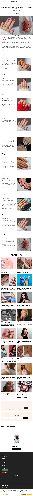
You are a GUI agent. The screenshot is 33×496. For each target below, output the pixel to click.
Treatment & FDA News (5, 304)
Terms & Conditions (4, 468)
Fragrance (3, 340)
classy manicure (5, 163)
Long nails (4, 159)
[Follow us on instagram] (6, 456)
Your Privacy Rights (5, 494)
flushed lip (27, 43)
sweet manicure (5, 206)
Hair (2, 321)
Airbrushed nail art (5, 180)
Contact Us (3, 458)
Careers (3, 459)
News (18, 340)
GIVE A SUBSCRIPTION (16, 449)
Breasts (2, 269)
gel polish (12, 166)
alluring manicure (9, 47)
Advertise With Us (4, 462)
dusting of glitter (7, 122)
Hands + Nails (19, 269)
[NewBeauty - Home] (16, 1)
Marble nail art (4, 100)
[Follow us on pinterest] (4, 456)
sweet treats (4, 121)
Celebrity (19, 321)
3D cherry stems (5, 205)
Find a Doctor (3, 461)
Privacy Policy (3, 465)
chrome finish (4, 143)
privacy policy (22, 409)
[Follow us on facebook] (2, 456)
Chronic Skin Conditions (6, 393)
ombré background (5, 224)
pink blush (20, 43)
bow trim (6, 67)
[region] (16, 492)
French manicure (11, 60)
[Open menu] (2, 1)
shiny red (12, 84)
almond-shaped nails (7, 146)
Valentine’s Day (20, 37)
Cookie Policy (22, 492)
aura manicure (6, 81)
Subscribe (4, 472)
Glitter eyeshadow (15, 43)
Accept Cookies (24, 494)
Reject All (29, 494)
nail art (3, 426)
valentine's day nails (10, 426)
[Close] (32, 490)
